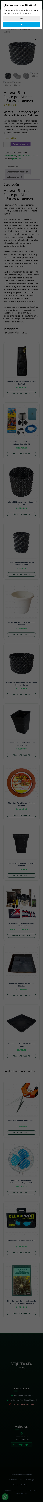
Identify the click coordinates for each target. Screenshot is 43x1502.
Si (21, 24)
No (21, 18)
